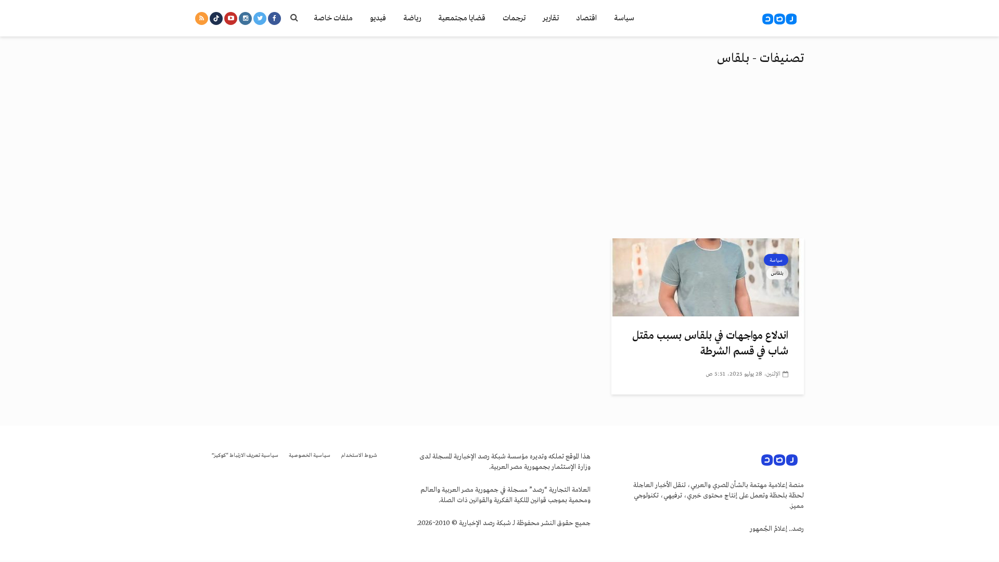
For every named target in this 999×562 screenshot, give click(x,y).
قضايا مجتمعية (461, 18)
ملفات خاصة (333, 18)
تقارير (551, 18)
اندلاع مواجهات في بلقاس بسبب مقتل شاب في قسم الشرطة (710, 344)
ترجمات (514, 18)
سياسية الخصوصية (309, 455)
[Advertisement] (499, 160)
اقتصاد (586, 18)
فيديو (378, 18)
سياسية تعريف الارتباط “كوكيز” (245, 455)
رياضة (412, 18)
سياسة (624, 18)
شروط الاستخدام (359, 455)
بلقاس (777, 273)
